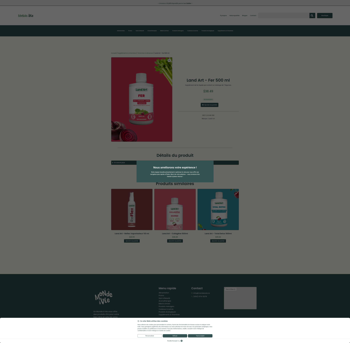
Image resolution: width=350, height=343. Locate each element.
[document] (175, 171)
